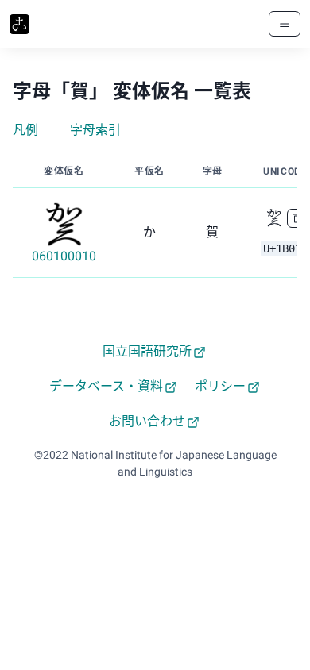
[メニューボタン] (284, 24)
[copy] (296, 218)
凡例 (25, 129)
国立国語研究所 (147, 351)
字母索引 (95, 129)
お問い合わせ (147, 421)
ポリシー (220, 386)
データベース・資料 (106, 386)
